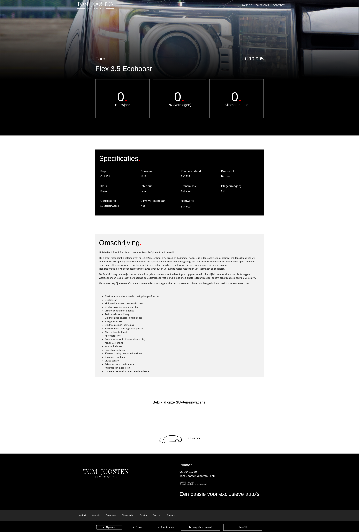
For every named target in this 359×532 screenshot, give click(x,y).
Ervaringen (111, 515)
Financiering (128, 515)
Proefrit (143, 515)
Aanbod (194, 438)
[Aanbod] (170, 439)
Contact (171, 515)
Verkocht (96, 515)
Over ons (157, 515)
